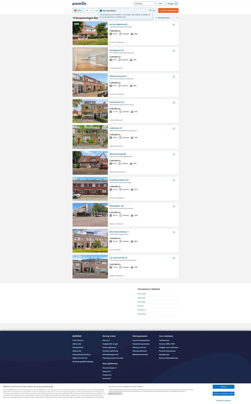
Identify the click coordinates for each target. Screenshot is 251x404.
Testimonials (164, 340)
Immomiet (107, 378)
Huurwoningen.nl (109, 368)
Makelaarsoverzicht (140, 354)
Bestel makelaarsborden (168, 358)
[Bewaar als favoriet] (174, 25)
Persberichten (78, 347)
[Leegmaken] (155, 4)
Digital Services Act (80, 358)
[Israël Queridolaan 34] (90, 189)
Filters (79, 10)
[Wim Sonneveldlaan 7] (90, 240)
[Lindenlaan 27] (90, 137)
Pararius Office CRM (167, 344)
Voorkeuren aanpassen (223, 400)
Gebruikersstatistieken (82, 354)
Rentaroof (106, 371)
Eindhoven (142, 310)
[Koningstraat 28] (90, 59)
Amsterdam (142, 294)
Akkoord (223, 386)
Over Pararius (78, 340)
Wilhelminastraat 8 (118, 76)
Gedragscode (164, 354)
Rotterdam (142, 298)
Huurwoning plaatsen (141, 340)
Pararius (79, 4)
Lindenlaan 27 (115, 128)
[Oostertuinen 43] (90, 111)
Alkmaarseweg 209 (117, 154)
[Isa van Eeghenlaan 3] (90, 33)
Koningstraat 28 (116, 50)
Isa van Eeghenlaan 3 (118, 24)
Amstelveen (142, 314)
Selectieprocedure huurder (113, 358)
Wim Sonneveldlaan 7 (119, 232)
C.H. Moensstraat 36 (118, 258)
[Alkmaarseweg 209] (90, 163)
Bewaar (169, 10)
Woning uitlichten (140, 351)
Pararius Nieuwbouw (167, 351)
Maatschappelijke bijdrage (83, 361)
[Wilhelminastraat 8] (90, 85)
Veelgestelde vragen (110, 344)
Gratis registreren (109, 347)
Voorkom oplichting (110, 351)
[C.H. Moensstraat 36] (90, 266)
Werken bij (77, 351)
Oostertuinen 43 (116, 102)
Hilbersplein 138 (116, 206)
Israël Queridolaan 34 (118, 180)
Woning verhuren (139, 347)
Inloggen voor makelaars (168, 347)
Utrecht (140, 306)
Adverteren (77, 344)
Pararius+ (106, 340)
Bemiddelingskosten (111, 354)
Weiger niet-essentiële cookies (223, 393)
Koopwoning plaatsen (141, 344)
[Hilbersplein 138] (90, 215)
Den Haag (141, 302)
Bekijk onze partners (115, 393)
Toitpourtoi (107, 375)
